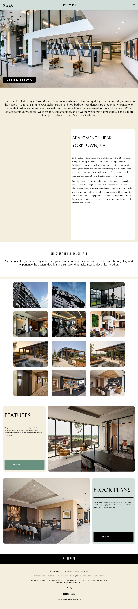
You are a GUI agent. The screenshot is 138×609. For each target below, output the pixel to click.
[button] (67, 589)
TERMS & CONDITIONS (84, 576)
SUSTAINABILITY (98, 576)
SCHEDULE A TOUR (53, 576)
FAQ (74, 576)
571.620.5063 (84, 572)
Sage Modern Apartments (51, 101)
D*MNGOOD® (76, 599)
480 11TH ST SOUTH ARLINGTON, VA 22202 (64, 572)
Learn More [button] (17, 465)
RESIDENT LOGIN (39, 576)
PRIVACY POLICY (66, 576)
